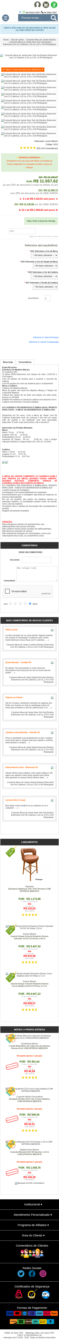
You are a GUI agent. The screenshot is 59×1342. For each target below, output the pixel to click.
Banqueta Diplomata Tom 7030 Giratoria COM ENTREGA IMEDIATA (29, 890)
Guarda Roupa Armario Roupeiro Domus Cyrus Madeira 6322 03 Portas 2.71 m (30, 985)
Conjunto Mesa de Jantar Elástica (41, 40)
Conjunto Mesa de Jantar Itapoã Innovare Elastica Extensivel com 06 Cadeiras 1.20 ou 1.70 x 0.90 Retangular (31, 679)
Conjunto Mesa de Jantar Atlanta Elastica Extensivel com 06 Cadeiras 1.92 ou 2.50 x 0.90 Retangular (30, 783)
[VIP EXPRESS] (46, 1298)
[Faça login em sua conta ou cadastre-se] (37, 7)
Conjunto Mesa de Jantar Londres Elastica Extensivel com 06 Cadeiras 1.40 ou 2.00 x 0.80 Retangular (30, 646)
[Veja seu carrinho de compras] (46, 7)
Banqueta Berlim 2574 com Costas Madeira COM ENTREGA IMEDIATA (29, 1100)
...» (47, 640)
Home (6, 40)
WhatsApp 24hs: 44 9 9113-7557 (40, 1333)
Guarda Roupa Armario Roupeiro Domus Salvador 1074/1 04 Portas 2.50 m (30, 937)
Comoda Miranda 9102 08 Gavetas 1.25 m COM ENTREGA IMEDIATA (29, 1153)
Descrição (8, 362)
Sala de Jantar (17, 40)
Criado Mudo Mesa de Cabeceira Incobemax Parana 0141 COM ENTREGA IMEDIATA (29, 1047)
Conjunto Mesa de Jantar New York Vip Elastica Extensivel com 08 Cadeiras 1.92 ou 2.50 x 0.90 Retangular (32, 714)
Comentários (25, 362)
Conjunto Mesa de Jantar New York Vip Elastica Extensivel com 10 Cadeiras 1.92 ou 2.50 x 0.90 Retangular (29, 43)
